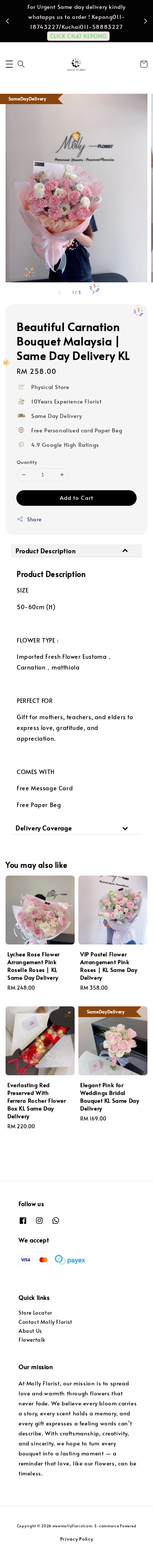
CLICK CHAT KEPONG (78, 36)
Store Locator (35, 1312)
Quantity (27, 462)
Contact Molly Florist (45, 1321)
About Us (30, 1330)
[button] (9, 64)
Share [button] (34, 519)
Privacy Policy (76, 1538)
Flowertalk (32, 1339)
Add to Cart (76, 497)
